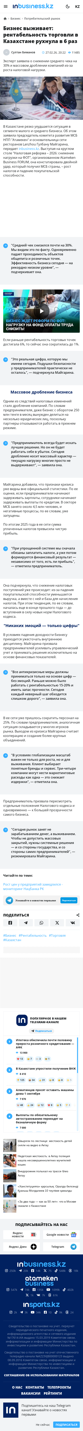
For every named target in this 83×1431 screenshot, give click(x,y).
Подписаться (66, 1425)
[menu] (5, 6)
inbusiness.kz (29, 148)
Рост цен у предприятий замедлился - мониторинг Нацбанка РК (33, 886)
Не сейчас (43, 1425)
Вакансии (30, 1393)
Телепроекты (59, 1387)
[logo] (36, 6)
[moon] (68, 6)
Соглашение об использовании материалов (41, 1375)
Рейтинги (53, 1393)
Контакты (35, 1387)
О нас (17, 1387)
